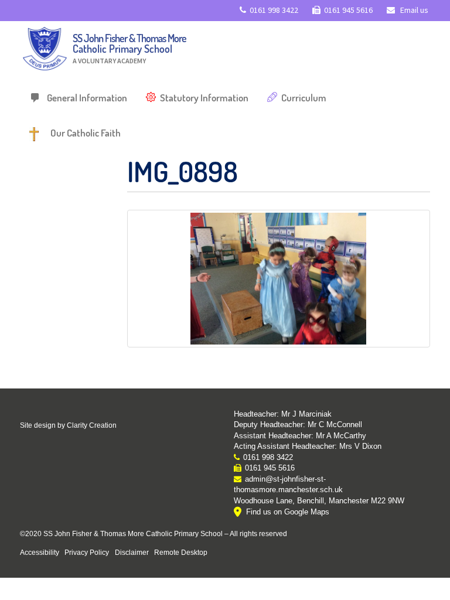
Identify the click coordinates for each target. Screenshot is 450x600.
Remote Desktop (180, 552)
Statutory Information (204, 97)
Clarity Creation (92, 425)
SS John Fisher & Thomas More (129, 48)
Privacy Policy (86, 552)
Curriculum (303, 97)
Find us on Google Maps (287, 511)
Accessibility (39, 552)
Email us (413, 10)
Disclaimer (132, 552)
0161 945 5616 (348, 10)
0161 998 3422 (274, 10)
